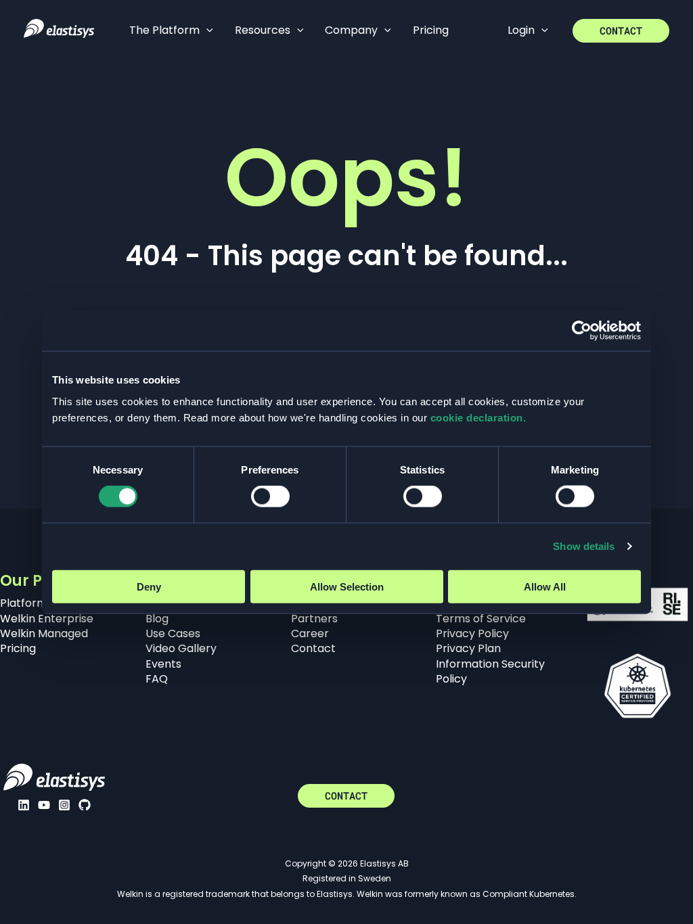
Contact (313, 648)
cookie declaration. (478, 417)
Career (310, 633)
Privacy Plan (468, 648)
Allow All (545, 586)
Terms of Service (481, 618)
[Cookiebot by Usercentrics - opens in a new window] (581, 331)
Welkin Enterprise (46, 618)
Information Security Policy (490, 671)
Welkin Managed (44, 633)
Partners (314, 618)
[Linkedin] (24, 805)
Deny (149, 586)
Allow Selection (347, 586)
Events (163, 664)
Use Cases (173, 633)
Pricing (18, 648)
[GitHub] (85, 805)
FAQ (157, 679)
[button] (206, 30)
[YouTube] (44, 805)
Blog (157, 618)
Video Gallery (181, 648)
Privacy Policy (472, 633)
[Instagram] (64, 805)
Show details (583, 546)
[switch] (270, 496)
